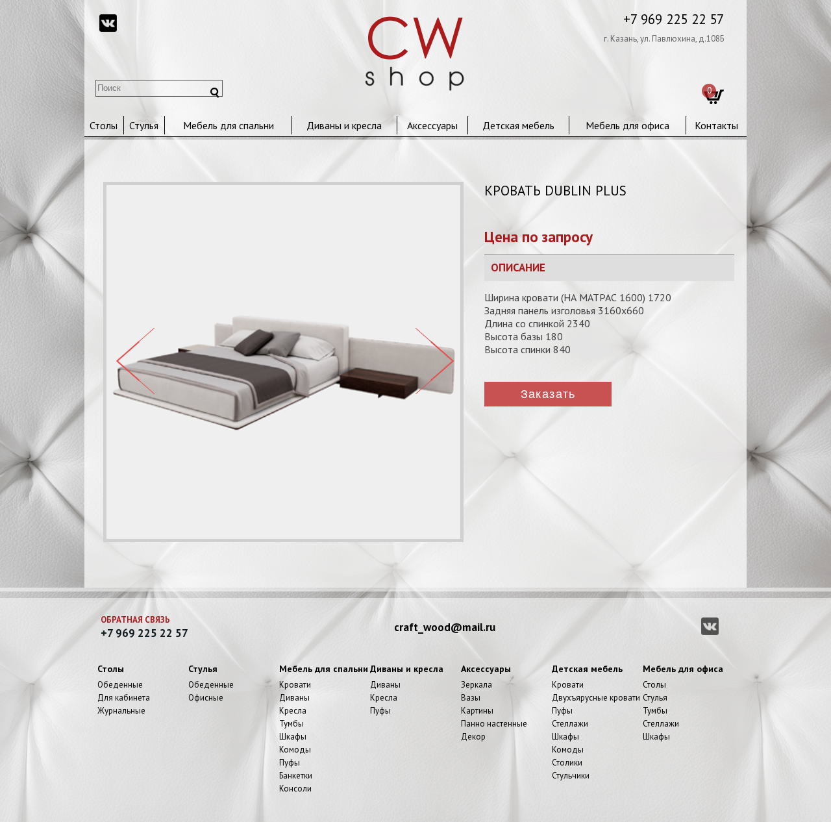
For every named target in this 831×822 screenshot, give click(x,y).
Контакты (716, 125)
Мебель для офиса (627, 125)
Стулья (143, 125)
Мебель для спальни (228, 125)
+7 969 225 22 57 (673, 19)
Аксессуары (432, 125)
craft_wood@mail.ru (444, 627)
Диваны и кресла (344, 125)
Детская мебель (518, 125)
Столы (104, 125)
